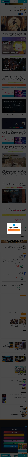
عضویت (14, 230)
